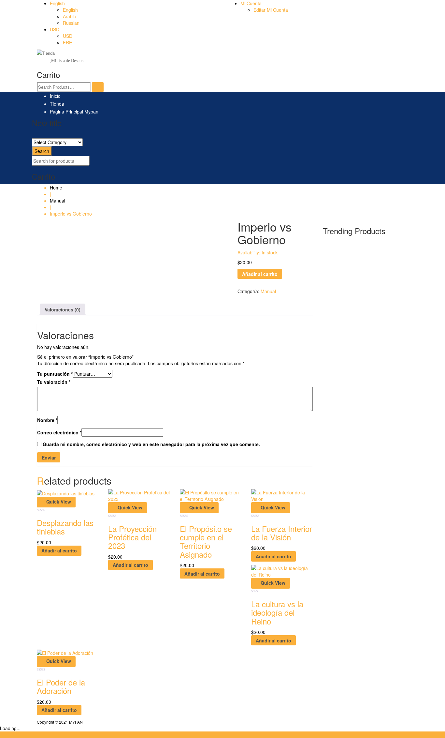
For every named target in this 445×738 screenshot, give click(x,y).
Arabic (69, 16)
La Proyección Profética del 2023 (132, 537)
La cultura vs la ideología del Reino (277, 612)
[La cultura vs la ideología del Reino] (282, 570)
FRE (67, 42)
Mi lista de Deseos (67, 60)
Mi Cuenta (251, 3)
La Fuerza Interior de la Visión (281, 533)
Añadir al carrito (260, 274)
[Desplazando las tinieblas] (65, 492)
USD (54, 29)
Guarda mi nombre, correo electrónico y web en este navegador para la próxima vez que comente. (151, 444)
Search (42, 151)
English (57, 3)
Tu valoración (53, 382)
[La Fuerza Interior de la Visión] (282, 495)
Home (56, 187)
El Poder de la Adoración (61, 686)
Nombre (47, 420)
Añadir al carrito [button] (59, 550)
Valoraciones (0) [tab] (62, 309)
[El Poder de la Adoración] (65, 652)
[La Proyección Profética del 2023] (139, 495)
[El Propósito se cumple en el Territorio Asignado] (210, 495)
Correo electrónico (59, 432)
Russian (71, 23)
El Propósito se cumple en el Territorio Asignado (206, 541)
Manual (57, 200)
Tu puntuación (55, 373)
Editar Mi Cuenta (270, 10)
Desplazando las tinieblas (65, 527)
